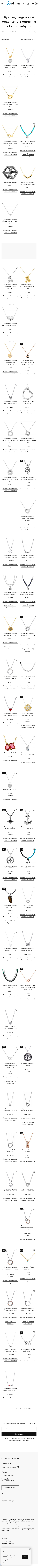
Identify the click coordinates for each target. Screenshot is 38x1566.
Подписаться (19, 1434)
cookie (5, 1556)
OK (25, 1557)
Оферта (4, 1538)
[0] (32, 3)
